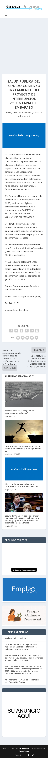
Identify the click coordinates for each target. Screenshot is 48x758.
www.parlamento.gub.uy (16, 310)
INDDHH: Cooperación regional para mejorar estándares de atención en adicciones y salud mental (21, 646)
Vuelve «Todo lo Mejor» (15, 638)
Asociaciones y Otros (29, 112)
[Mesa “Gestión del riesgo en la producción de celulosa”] (24, 394)
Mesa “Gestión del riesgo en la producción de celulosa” (19, 411)
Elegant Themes (22, 748)
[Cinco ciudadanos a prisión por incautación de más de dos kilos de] (24, 468)
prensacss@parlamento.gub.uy (26, 296)
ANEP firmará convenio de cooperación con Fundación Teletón (22, 681)
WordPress (24, 751)
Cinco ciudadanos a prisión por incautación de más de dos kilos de (22, 485)
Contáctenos (19, 755)
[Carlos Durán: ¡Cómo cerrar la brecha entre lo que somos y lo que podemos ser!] (24, 431)
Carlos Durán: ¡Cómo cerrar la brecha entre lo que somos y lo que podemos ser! (23, 448)
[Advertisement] (24, 44)
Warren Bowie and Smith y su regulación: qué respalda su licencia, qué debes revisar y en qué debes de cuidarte (24, 657)
